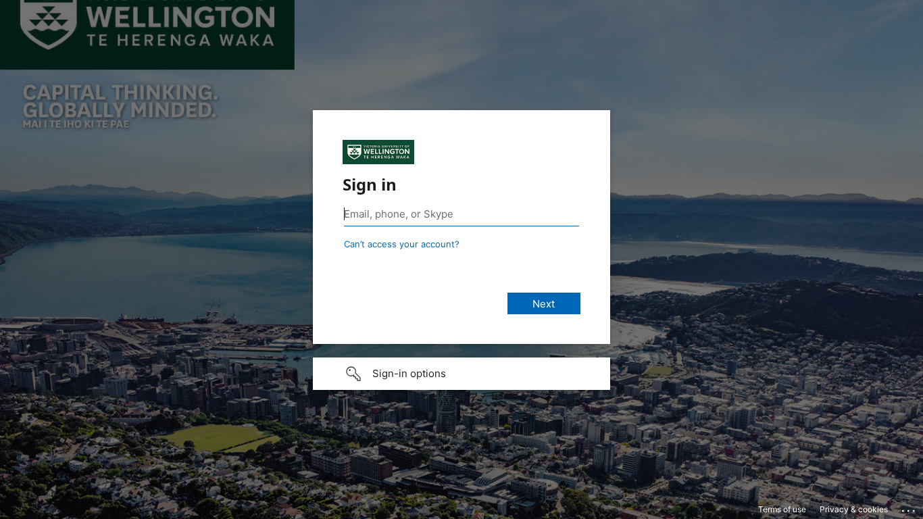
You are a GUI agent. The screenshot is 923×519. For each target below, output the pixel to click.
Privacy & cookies (854, 509)
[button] (461, 373)
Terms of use (782, 509)
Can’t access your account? (401, 244)
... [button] (909, 507)
